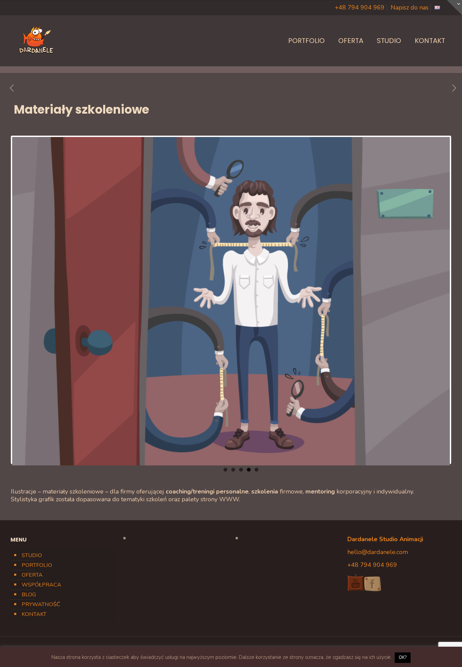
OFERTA (32, 575)
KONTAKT (34, 614)
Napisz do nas (410, 7)
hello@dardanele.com (377, 552)
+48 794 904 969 (360, 7)
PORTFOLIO (37, 565)
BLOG (29, 594)
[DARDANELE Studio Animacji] (35, 40)
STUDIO (32, 555)
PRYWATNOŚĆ (41, 604)
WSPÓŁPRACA (41, 585)
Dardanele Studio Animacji (385, 539)
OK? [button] (403, 657)
